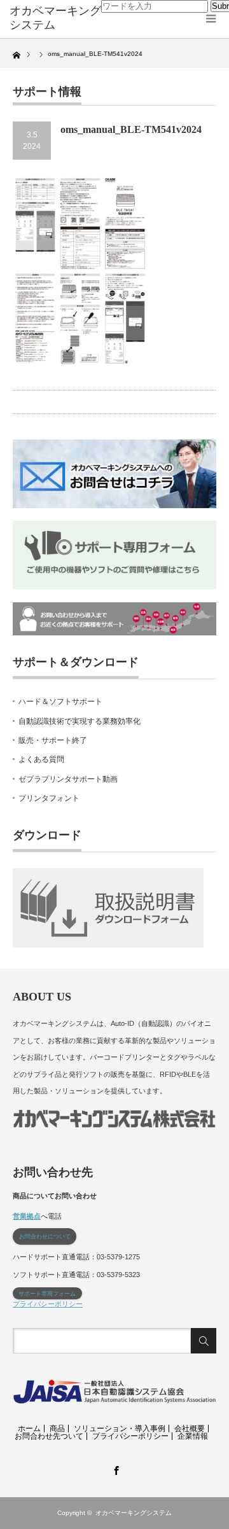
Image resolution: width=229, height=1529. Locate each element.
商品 (57, 1428)
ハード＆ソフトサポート (60, 701)
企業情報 (192, 1436)
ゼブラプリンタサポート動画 (68, 779)
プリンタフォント (49, 798)
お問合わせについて (45, 1236)
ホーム (29, 1428)
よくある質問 (41, 759)
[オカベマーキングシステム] (55, 18)
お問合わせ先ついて (49, 1436)
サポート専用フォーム (47, 1293)
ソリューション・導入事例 (119, 1428)
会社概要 (189, 1428)
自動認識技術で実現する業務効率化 (79, 721)
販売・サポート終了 (52, 740)
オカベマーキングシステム (133, 1512)
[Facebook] (114, 1468)
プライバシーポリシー (48, 1304)
